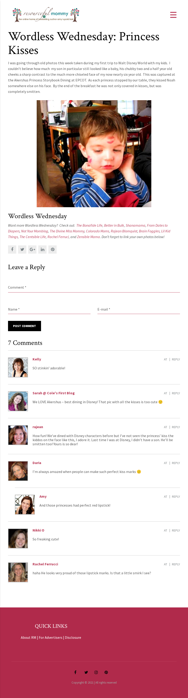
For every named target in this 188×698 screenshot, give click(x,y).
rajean (38, 426)
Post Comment (24, 326)
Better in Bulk (114, 225)
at (165, 359)
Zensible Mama (88, 236)
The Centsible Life (32, 236)
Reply (176, 359)
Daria (37, 462)
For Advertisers (50, 637)
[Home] (45, 14)
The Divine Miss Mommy (67, 231)
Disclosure (73, 637)
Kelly (37, 359)
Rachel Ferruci (58, 236)
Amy (43, 496)
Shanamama (135, 225)
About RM (28, 637)
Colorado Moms (97, 231)
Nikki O (38, 530)
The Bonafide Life (89, 225)
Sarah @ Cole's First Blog (54, 393)
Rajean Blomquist (124, 231)
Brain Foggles (149, 231)
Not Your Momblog (34, 231)
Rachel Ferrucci (45, 564)
